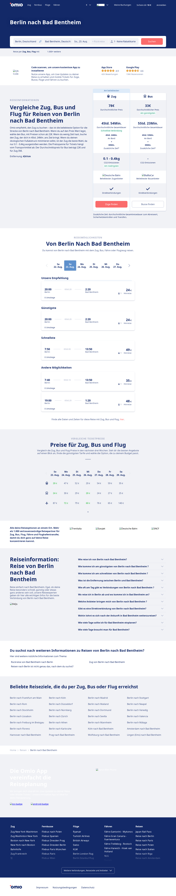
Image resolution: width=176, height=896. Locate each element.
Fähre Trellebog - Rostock (118, 843)
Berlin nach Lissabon (20, 716)
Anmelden (161, 5)
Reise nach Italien (145, 849)
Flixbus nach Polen (52, 831)
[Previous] (46, 473)
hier (122, 419)
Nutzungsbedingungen (65, 887)
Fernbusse (47, 826)
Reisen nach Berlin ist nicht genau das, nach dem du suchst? (42, 666)
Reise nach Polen (145, 844)
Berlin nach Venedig (137, 710)
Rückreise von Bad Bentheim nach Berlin (32, 662)
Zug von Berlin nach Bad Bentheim (107, 662)
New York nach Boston (23, 844)
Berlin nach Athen (58, 722)
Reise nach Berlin (145, 836)
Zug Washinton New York (24, 836)
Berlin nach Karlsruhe (60, 728)
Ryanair (77, 831)
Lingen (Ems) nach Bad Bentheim (144, 734)
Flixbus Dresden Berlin (54, 844)
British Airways (81, 840)
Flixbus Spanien (50, 836)
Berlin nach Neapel (137, 704)
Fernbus (38, 5)
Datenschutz (87, 887)
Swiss (76, 844)
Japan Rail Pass (144, 831)
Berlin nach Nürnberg (60, 710)
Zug (29, 5)
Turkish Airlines (81, 836)
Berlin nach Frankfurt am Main (26, 697)
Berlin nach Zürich (58, 716)
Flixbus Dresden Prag (53, 840)
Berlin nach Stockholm (21, 710)
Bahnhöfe (16, 849)
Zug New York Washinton (24, 831)
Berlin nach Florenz (20, 728)
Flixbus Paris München (54, 849)
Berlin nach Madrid (98, 697)
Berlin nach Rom (18, 704)
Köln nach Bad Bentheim (100, 728)
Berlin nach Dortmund (99, 710)
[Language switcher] (103, 5)
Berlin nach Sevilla (97, 716)
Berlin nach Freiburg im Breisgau (27, 722)
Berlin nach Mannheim (100, 722)
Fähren (56, 5)
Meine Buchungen (122, 5)
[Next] (129, 265)
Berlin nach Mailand (98, 704)
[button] (82, 41)
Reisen (23, 750)
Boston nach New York (23, 840)
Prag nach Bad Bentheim (62, 734)
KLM (75, 849)
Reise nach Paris (144, 840)
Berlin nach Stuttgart (138, 697)
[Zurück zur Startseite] (18, 5)
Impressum (42, 887)
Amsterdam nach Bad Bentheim (143, 728)
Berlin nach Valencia (137, 716)
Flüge (47, 5)
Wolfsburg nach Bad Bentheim (104, 734)
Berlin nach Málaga (137, 722)
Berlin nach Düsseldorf (61, 704)
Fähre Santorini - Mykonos (118, 831)
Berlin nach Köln (57, 697)
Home (13, 750)
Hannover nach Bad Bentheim (25, 734)
